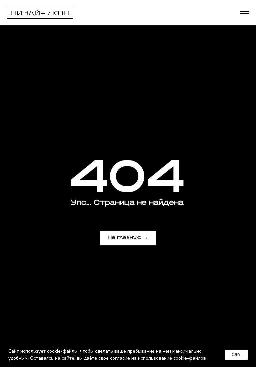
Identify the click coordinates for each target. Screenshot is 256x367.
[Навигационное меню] (244, 13)
